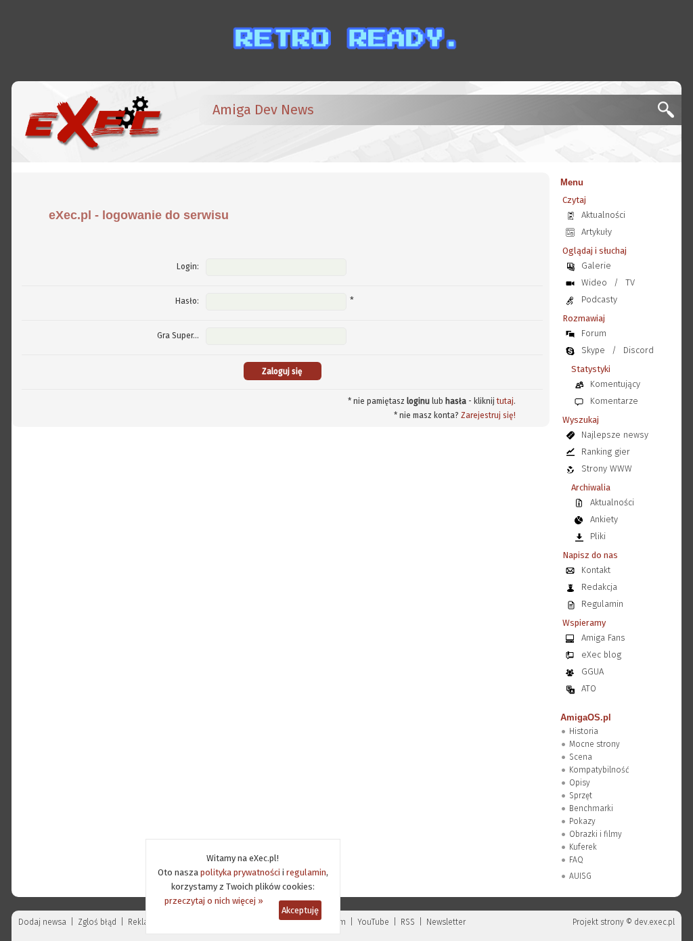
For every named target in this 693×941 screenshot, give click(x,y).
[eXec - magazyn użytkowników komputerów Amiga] (93, 122)
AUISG (580, 876)
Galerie (596, 265)
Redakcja (599, 587)
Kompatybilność (599, 770)
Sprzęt (580, 795)
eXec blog (601, 654)
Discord (638, 350)
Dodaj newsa (42, 922)
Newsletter (446, 922)
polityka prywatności (240, 872)
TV (630, 282)
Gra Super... (178, 335)
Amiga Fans (603, 638)
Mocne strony (594, 744)
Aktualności (603, 215)
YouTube (373, 922)
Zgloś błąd (97, 922)
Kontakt (595, 570)
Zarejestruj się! (488, 415)
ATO (588, 688)
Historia (583, 731)
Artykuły (596, 232)
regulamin (306, 872)
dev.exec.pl (654, 922)
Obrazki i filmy (595, 834)
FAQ (576, 860)
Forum (593, 333)
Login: (188, 266)
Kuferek (583, 847)
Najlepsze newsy (614, 435)
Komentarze (614, 401)
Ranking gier (605, 451)
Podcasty (599, 299)
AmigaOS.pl (585, 717)
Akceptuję (300, 910)
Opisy (579, 782)
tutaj (505, 401)
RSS (408, 922)
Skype (593, 350)
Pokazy (582, 821)
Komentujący (615, 384)
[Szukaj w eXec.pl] (669, 113)
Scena (580, 757)
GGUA (592, 671)
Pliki (598, 536)
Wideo (594, 282)
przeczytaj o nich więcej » (213, 901)
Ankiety (604, 519)
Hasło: (187, 301)
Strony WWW (606, 468)
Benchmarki (591, 808)
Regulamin (602, 604)
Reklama (144, 922)
